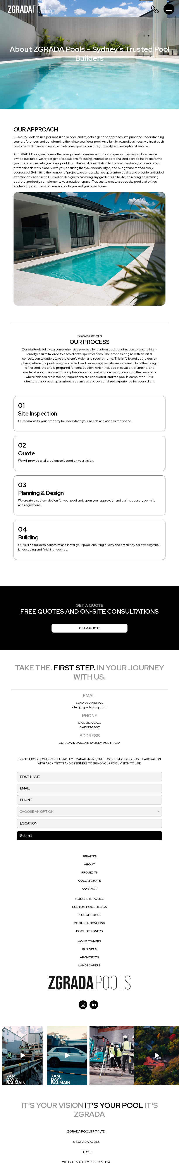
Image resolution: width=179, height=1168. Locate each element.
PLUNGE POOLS (90, 915)
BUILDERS (89, 949)
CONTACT (89, 888)
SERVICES (89, 856)
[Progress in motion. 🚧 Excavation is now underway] (112, 1055)
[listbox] (89, 811)
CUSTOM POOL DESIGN (89, 907)
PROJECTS (89, 872)
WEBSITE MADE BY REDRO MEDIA (86, 1162)
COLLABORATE (89, 880)
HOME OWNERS (89, 941)
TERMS (86, 1152)
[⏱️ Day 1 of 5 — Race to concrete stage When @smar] (67, 1055)
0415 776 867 (89, 727)
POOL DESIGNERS (89, 931)
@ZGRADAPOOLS (86, 1142)
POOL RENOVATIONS (89, 923)
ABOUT (89, 864)
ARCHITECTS (89, 957)
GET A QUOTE (89, 628)
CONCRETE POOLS (89, 899)
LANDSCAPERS (89, 965)
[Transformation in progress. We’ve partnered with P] (156, 1055)
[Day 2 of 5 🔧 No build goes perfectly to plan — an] (22, 1055)
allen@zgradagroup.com (89, 707)
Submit (26, 835)
